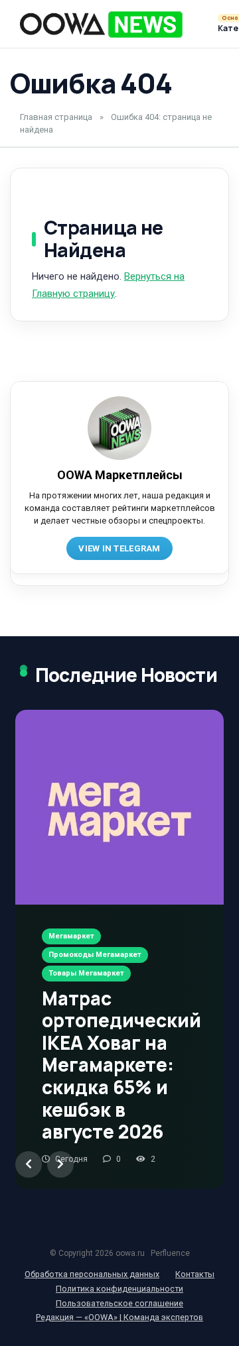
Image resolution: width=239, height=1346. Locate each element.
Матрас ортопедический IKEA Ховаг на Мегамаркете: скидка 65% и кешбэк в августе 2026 (121, 1065)
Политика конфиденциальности (119, 1289)
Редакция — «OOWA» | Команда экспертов (119, 1317)
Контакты (194, 1274)
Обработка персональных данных (92, 1274)
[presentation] (28, 1164)
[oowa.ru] (101, 24)
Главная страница (56, 117)
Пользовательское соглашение (119, 1303)
